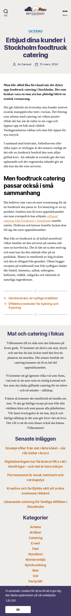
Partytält (35, 581)
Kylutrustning (35, 565)
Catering (35, 31)
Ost (35, 576)
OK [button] (18, 609)
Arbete (35, 527)
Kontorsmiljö (36, 559)
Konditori (35, 554)
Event (35, 543)
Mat (35, 570)
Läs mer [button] (11, 600)
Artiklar (36, 532)
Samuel (26, 64)
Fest (35, 549)
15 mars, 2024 (49, 64)
